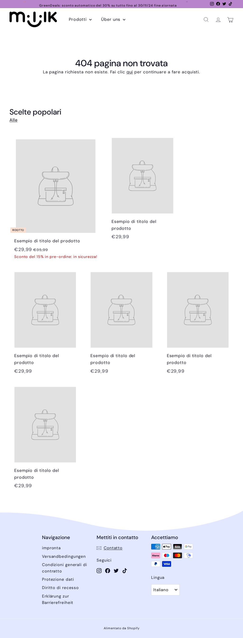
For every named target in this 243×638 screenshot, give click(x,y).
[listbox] (165, 589)
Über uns (111, 19)
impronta (51, 547)
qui (129, 72)
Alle (13, 120)
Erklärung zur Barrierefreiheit (57, 599)
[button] (206, 20)
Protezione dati (58, 579)
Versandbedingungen (64, 556)
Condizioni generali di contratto (64, 568)
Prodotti (78, 19)
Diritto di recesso (60, 587)
